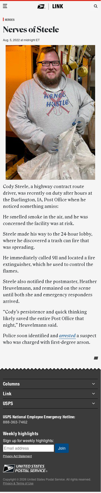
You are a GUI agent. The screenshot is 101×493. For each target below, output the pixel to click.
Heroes (9, 20)
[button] (94, 6)
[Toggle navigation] (5, 6)
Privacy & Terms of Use (18, 483)
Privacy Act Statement (17, 456)
